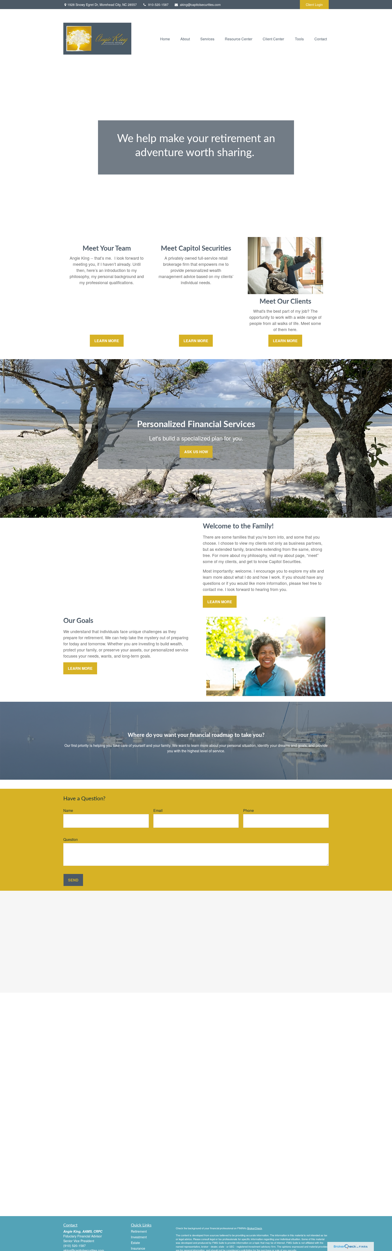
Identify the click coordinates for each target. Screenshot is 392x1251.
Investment (139, 1237)
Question (70, 839)
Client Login (314, 4)
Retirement (139, 1231)
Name (68, 810)
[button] (165, 38)
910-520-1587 (158, 4)
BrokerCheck (254, 1228)
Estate (135, 1242)
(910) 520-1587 (74, 1245)
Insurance (138, 1248)
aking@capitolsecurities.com (200, 4)
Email (158, 810)
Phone (248, 810)
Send (73, 880)
